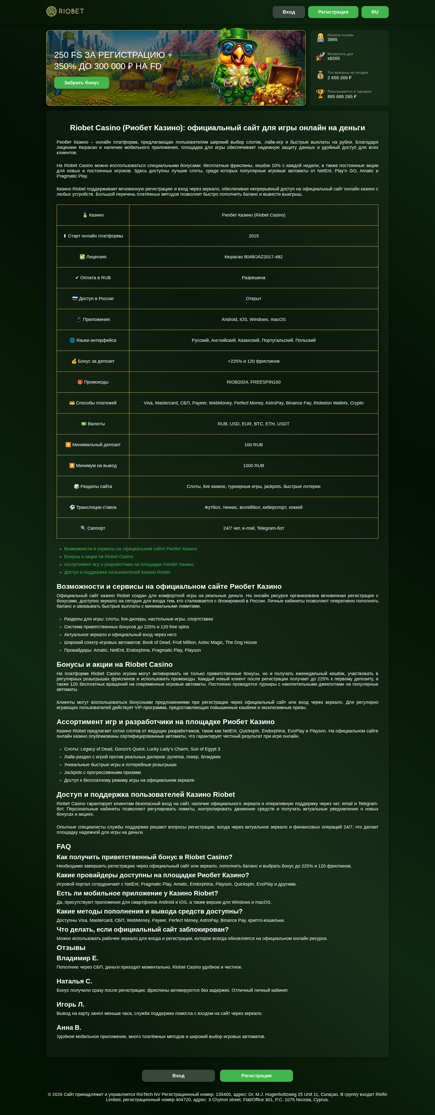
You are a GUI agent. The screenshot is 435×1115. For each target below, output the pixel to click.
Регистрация (333, 12)
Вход (289, 12)
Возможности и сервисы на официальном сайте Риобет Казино (130, 548)
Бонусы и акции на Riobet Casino (98, 556)
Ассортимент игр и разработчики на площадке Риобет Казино (129, 564)
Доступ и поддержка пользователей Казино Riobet (117, 572)
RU (375, 12)
